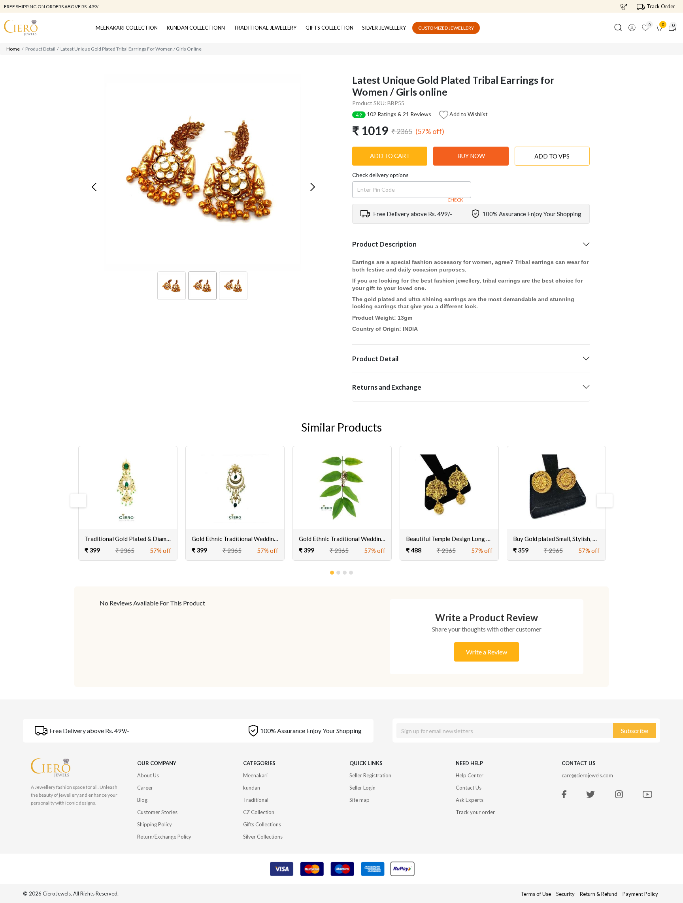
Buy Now (471, 155)
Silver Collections (263, 836)
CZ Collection (258, 812)
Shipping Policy (154, 824)
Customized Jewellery (446, 28)
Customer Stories (157, 812)
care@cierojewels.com (587, 775)
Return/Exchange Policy (164, 836)
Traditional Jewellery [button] (265, 28)
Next (601, 500)
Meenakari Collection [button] (127, 28)
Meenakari (255, 775)
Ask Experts (469, 800)
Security (565, 894)
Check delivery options (380, 175)
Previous (77, 500)
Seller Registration (370, 775)
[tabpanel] (127, 503)
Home (13, 49)
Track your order (475, 812)
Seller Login (362, 787)
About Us (148, 775)
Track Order (661, 6)
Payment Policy (640, 894)
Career (145, 787)
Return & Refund (599, 894)
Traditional (255, 800)
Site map (359, 800)
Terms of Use (536, 894)
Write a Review (486, 652)
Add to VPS (552, 156)
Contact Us (468, 787)
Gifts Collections (262, 824)
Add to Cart (390, 155)
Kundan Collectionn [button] (196, 28)
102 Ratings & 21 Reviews (393, 114)
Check (455, 200)
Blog (142, 800)
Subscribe (634, 730)
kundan (251, 787)
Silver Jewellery (384, 28)
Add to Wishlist (468, 114)
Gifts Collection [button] (329, 28)
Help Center (469, 775)
